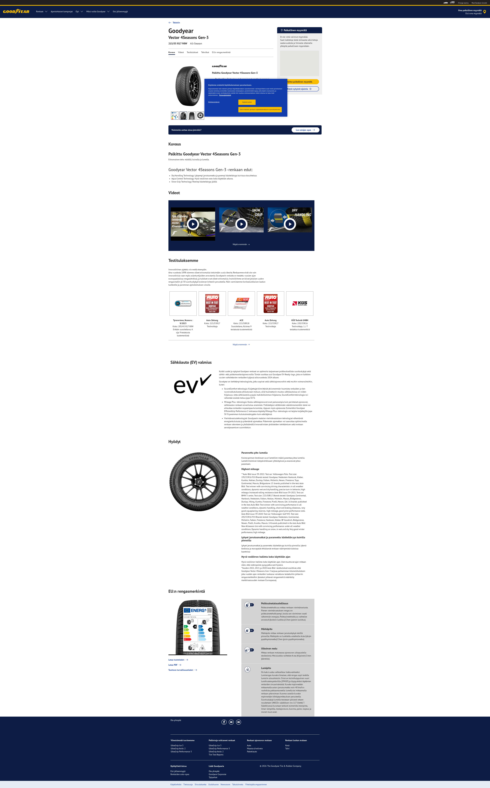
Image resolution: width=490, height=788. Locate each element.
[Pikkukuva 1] (175, 116)
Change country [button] (463, 3)
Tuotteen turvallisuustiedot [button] (180, 670)
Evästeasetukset (214, 102)
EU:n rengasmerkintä (221, 52)
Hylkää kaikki (247, 102)
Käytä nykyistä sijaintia (297, 89)
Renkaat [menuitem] (39, 11)
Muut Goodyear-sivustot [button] (479, 3)
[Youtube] (231, 722)
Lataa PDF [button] (172, 665)
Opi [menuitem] (77, 11)
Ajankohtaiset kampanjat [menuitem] (62, 11)
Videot (181, 52)
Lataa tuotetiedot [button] (176, 659)
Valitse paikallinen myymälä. (300, 81)
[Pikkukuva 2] (183, 116)
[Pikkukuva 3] (192, 116)
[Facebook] (224, 722)
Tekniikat (205, 52)
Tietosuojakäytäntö (225, 95)
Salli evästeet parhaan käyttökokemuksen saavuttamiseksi (260, 109)
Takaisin (176, 22)
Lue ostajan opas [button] (303, 130)
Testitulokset (192, 52)
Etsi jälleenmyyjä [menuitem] (120, 11)
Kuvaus (171, 52)
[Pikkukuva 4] (200, 116)
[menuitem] (445, 2)
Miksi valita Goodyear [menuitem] (95, 11)
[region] (245, 98)
